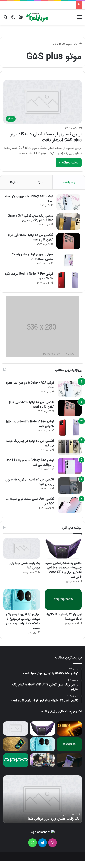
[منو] (79, 19)
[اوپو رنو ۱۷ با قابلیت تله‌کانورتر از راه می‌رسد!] (63, 599)
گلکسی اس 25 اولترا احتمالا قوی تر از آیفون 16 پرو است (30, 237)
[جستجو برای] (5, 19)
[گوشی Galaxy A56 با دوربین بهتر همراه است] (68, 202)
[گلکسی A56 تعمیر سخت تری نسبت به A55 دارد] (70, 505)
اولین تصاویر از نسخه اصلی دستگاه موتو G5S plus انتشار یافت (46, 137)
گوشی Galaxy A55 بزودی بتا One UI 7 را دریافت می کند (30, 462)
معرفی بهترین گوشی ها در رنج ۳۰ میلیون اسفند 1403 (32, 256)
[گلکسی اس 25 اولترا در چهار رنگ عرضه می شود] (70, 447)
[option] (42, 799)
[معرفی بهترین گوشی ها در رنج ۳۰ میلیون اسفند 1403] (68, 260)
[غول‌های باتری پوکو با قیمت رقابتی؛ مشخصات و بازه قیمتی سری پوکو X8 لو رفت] (69, 728)
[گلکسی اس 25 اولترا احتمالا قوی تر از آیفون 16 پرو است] (68, 241)
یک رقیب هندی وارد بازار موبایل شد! (25, 565)
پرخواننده (69, 182)
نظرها (14, 182)
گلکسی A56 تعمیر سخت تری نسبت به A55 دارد (30, 501)
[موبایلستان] (37, 17)
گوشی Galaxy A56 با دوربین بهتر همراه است (29, 198)
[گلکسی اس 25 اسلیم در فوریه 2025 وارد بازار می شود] (70, 485)
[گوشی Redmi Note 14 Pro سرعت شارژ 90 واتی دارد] (68, 280)
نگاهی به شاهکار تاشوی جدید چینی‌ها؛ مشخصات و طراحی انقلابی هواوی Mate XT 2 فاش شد (63, 570)
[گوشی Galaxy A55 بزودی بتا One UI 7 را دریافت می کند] (70, 466)
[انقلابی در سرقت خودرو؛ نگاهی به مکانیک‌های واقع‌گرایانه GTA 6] (42, 760)
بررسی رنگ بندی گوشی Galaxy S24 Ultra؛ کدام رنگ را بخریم (30, 218)
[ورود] (21, 19)
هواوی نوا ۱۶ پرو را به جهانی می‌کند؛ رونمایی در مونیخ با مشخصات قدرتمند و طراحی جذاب (23, 621)
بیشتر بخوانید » (68, 162)
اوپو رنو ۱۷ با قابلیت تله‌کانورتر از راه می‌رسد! (64, 616)
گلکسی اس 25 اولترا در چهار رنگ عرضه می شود (30, 443)
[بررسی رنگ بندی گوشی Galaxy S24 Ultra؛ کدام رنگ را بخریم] (68, 221)
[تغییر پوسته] (13, 19)
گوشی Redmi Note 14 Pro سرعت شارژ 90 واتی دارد (29, 276)
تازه (40, 182)
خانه (76, 44)
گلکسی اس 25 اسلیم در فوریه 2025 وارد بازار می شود (29, 482)
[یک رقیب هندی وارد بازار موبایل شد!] (21, 548)
